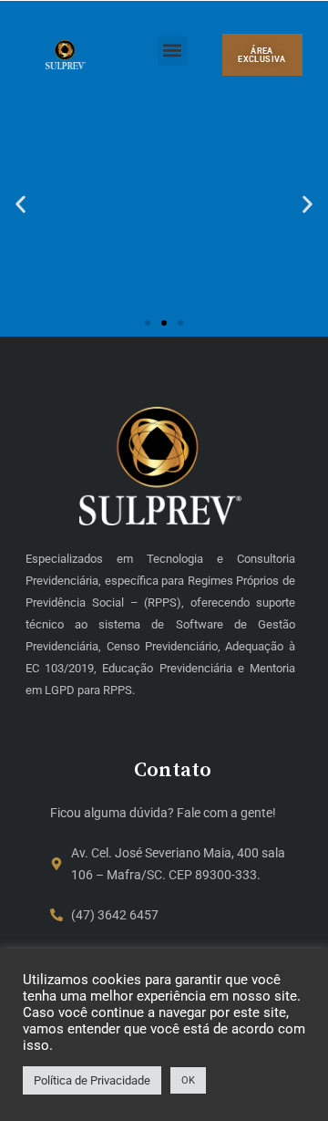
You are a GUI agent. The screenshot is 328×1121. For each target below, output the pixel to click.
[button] (173, 51)
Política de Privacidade (92, 1080)
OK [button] (188, 1080)
